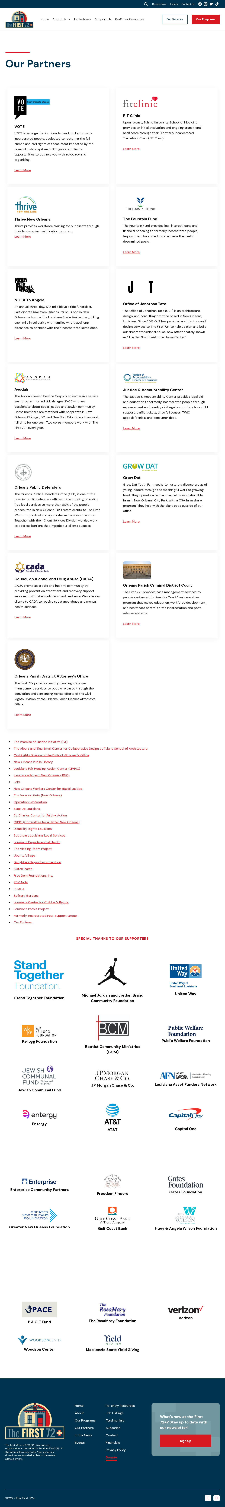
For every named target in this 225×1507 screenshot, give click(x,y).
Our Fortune (22, 922)
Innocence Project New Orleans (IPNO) (41, 775)
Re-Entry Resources (129, 19)
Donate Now (159, 4)
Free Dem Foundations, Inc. (33, 875)
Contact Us (188, 4)
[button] (62, 19)
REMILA (19, 889)
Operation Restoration (30, 802)
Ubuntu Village (24, 855)
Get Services (175, 19)
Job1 (17, 782)
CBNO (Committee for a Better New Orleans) (46, 822)
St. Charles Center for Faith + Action (40, 815)
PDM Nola (21, 882)
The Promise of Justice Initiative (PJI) (41, 742)
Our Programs (206, 19)
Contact (112, 1435)
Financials (113, 1443)
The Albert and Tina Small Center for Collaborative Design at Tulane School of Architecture (80, 748)
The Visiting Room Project (33, 849)
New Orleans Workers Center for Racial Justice (48, 789)
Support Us (103, 19)
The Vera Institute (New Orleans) (38, 795)
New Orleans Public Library (33, 762)
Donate (111, 1458)
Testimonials (115, 1420)
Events (174, 4)
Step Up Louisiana (27, 809)
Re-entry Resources (120, 1406)
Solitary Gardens (26, 896)
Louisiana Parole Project (31, 909)
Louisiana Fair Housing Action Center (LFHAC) (47, 769)
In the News (82, 19)
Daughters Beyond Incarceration (37, 862)
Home (44, 19)
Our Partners (84, 1428)
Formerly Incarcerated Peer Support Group (45, 916)
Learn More (22, 170)
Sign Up (185, 1441)
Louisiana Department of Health (37, 842)
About (79, 1413)
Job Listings (114, 1413)
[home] (22, 19)
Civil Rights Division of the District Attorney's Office (51, 755)
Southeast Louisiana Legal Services (39, 835)
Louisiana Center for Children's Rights (41, 902)
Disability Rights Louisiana (33, 829)
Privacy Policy (116, 1450)
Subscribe (113, 1428)
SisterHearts (23, 869)
